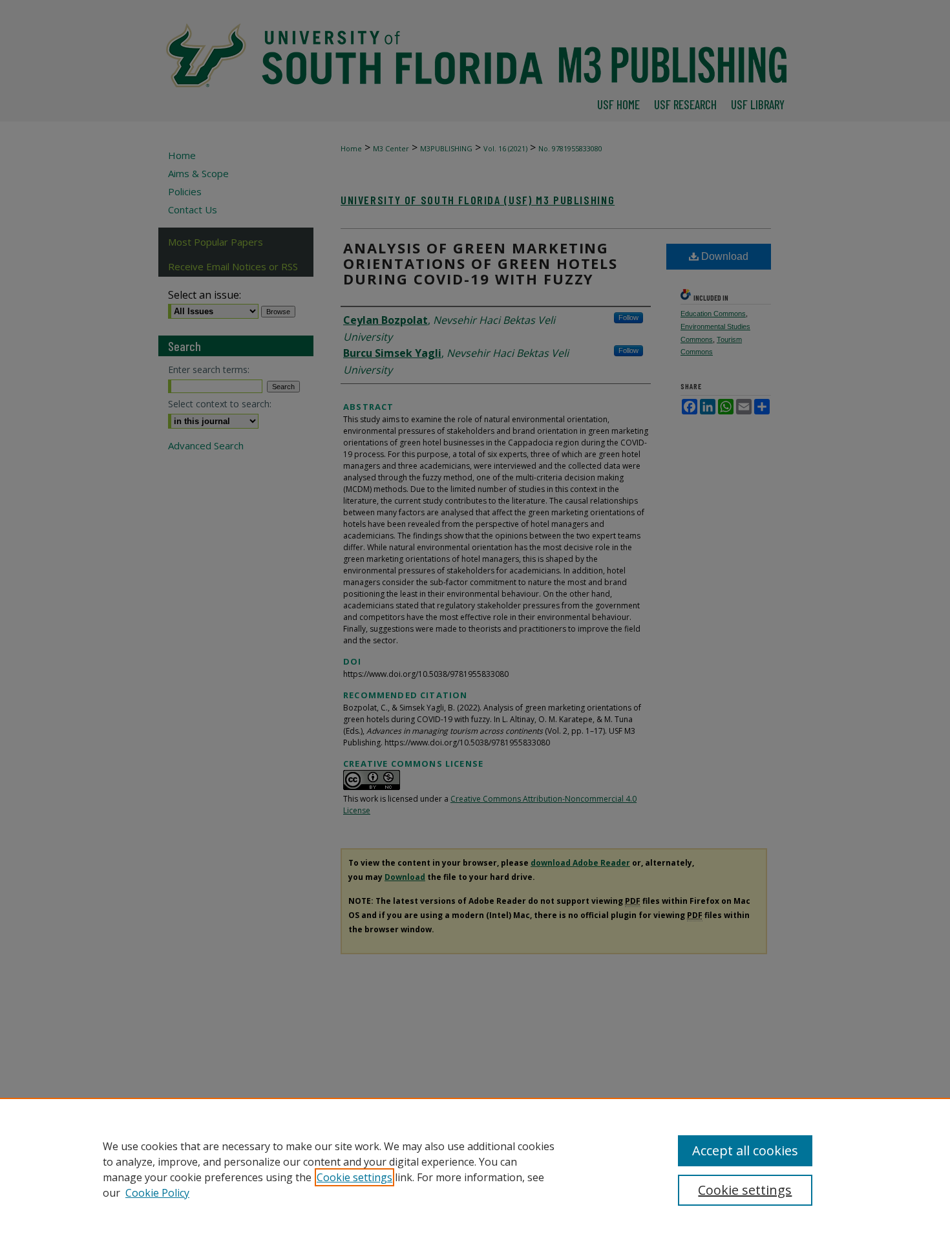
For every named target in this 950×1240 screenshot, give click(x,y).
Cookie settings (354, 1177)
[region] (475, 1169)
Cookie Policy (157, 1193)
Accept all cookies (745, 1150)
